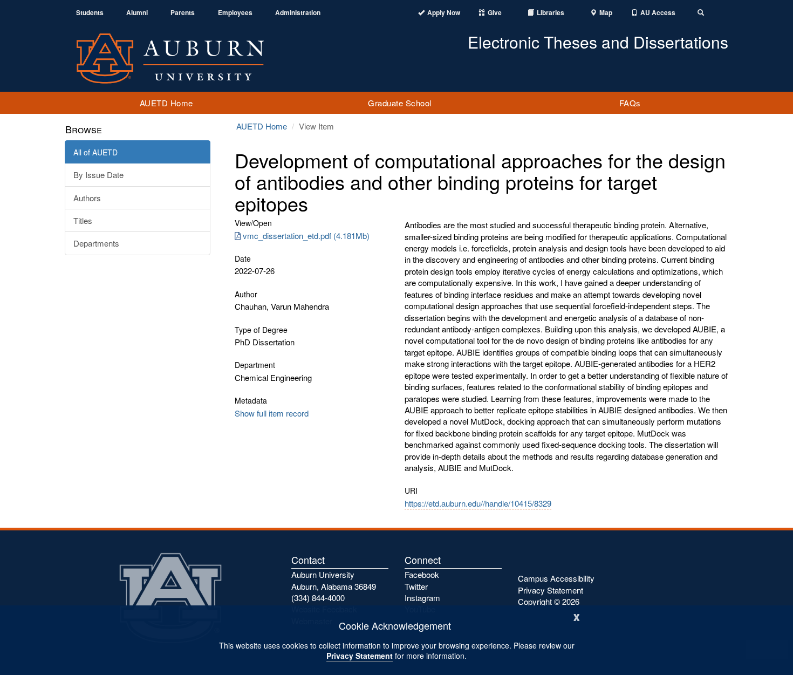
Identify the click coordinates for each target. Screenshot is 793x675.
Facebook (422, 574)
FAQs (630, 102)
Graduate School (400, 102)
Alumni (137, 12)
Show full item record (272, 413)
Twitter (416, 586)
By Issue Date (98, 174)
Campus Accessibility (556, 578)
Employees (235, 12)
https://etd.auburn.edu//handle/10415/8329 (478, 503)
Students (90, 12)
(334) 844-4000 (318, 597)
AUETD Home (166, 102)
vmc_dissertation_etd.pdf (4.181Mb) (306, 235)
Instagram (422, 597)
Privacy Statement (359, 655)
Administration (297, 12)
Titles (82, 220)
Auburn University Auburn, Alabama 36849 (333, 580)
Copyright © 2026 (548, 601)
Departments (96, 243)
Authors (87, 197)
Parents (182, 12)
